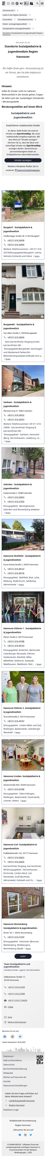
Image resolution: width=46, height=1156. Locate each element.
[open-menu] (42, 3)
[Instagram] (12, 1036)
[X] (20, 1036)
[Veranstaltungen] (13, 3)
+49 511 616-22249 (16, 987)
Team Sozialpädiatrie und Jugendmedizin (17, 965)
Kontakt (6, 1081)
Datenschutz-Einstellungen (15, 1085)
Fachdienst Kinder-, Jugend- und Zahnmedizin (22, 970)
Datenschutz (9, 1065)
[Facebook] (4, 1036)
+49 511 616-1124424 (17, 1000)
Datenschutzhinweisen (28, 170)
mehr (23, 956)
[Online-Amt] (26, 3)
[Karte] (8, 3)
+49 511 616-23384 (16, 993)
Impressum (8, 1056)
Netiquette (8, 1073)
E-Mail (10, 1007)
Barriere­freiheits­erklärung (15, 1069)
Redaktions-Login (11, 1110)
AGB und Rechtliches (12, 1060)
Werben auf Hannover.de (14, 1077)
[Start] (4, 3)
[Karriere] (31, 3)
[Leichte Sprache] (21, 3)
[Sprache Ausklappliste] (17, 3)
